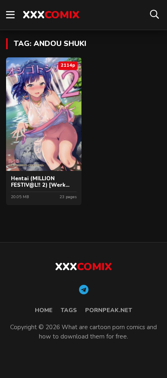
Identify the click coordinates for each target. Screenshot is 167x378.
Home (44, 310)
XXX (51, 15)
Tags (69, 310)
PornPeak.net (108, 310)
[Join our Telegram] (83, 290)
